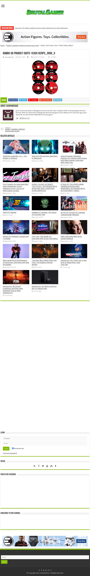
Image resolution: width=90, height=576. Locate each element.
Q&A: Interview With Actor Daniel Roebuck (71, 237)
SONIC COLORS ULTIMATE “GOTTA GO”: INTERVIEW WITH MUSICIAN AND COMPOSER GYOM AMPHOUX (44, 187)
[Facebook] (39, 466)
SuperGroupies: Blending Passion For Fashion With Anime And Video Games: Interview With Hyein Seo (74, 159)
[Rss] (34, 466)
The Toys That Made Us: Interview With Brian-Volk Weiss (45, 237)
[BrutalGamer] (45, 12)
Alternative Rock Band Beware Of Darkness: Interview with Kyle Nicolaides (16, 262)
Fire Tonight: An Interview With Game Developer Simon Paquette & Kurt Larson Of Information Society (15, 187)
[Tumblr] (55, 466)
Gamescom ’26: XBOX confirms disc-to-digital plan (44, 287)
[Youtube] (47, 466)
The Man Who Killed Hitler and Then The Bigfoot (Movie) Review (44, 262)
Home (2, 45)
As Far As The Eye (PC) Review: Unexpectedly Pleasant (73, 214)
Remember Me (19, 448)
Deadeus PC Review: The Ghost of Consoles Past (44, 213)
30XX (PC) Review (9, 212)
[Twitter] (43, 466)
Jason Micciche (9, 57)
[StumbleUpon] (51, 466)
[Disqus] (45, 336)
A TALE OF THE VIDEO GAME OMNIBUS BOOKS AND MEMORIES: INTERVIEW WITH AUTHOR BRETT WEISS (73, 187)
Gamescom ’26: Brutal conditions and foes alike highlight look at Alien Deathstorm (41, 28)
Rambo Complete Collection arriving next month (22, 45)
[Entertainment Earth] (45, 37)
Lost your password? (10, 453)
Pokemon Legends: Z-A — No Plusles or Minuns (15, 157)
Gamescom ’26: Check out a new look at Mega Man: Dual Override (73, 262)
